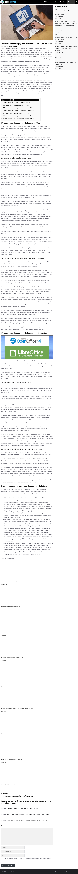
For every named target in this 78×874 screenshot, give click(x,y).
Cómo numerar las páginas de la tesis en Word (16, 102)
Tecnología (63, 1)
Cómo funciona (54, 1)
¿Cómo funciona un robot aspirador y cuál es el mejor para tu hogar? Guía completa (66, 48)
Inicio (45, 1)
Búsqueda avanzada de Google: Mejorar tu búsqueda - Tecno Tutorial (27, 820)
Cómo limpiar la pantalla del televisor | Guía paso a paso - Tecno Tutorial (28, 814)
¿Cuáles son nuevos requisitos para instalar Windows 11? (17, 796)
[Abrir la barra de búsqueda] (76, 2)
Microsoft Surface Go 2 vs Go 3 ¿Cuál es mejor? (14, 795)
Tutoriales (70, 1)
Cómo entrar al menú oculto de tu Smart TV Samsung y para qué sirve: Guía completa (66, 37)
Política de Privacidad (63, 871)
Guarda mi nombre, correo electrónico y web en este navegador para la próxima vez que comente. (26, 859)
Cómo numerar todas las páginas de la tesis (17, 105)
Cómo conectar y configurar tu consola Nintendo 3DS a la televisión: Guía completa (66, 12)
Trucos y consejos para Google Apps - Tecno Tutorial (22, 808)
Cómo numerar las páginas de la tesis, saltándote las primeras (22, 108)
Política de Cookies (72, 871)
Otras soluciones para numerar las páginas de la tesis (18, 118)
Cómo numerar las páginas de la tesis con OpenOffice (18, 110)
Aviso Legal (52, 871)
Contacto (56, 871)
